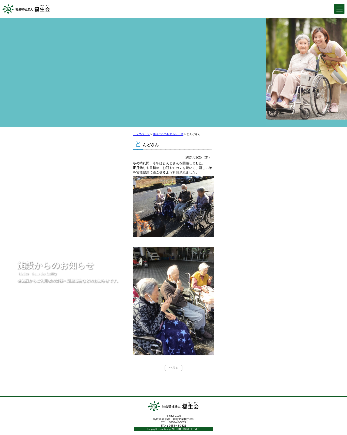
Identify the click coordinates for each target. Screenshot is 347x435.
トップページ (141, 134)
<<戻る (173, 368)
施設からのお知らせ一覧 (168, 134)
